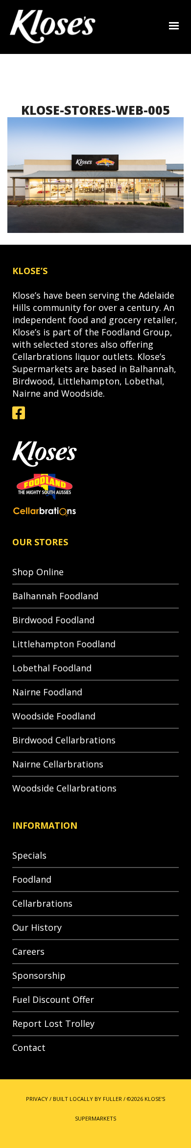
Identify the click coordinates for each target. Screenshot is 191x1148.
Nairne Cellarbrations (57, 764)
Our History (37, 927)
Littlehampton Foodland (64, 644)
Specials (29, 855)
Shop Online (38, 572)
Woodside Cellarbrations (64, 788)
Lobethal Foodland (52, 668)
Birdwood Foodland (53, 620)
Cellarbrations (42, 903)
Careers (28, 951)
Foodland (31, 879)
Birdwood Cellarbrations (64, 740)
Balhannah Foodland (55, 596)
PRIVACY (37, 1098)
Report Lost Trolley (53, 1023)
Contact (29, 1047)
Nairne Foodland (47, 692)
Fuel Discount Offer (53, 999)
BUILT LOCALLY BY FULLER (87, 1098)
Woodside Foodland (54, 716)
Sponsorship (39, 975)
